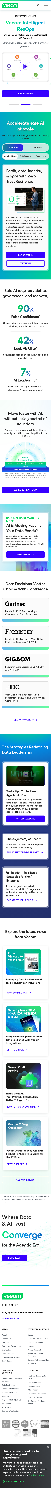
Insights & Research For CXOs (37, 1377)
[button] (25, 1481)
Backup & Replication (10, 1411)
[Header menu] (46, 5)
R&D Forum (32, 1363)
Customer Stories (35, 1397)
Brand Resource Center (11, 1357)
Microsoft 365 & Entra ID (12, 1399)
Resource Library (34, 1386)
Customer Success (35, 1342)
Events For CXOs (34, 1382)
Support (31, 1335)
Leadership (6, 1338)
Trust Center (7, 1361)
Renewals (31, 1346)
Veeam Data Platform (10, 1388)
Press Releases (8, 1353)
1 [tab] (10, 106)
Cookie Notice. (36, 1475)
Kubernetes (7, 1407)
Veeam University (35, 1349)
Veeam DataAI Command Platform (12, 1380)
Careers (5, 1342)
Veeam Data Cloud (9, 1392)
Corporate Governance (11, 1346)
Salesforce (6, 1403)
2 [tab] (22, 106)
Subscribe (8, 1318)
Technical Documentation (38, 1338)
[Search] (38, 5)
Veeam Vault (7, 1396)
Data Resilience (8, 1385)
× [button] (48, 1447)
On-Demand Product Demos (36, 1402)
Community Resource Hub (38, 1359)
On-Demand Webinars (37, 1393)
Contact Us (6, 1349)
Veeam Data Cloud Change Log (35, 1355)
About (4, 1335)
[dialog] (25, 1466)
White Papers (33, 1389)
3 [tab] (34, 106)
